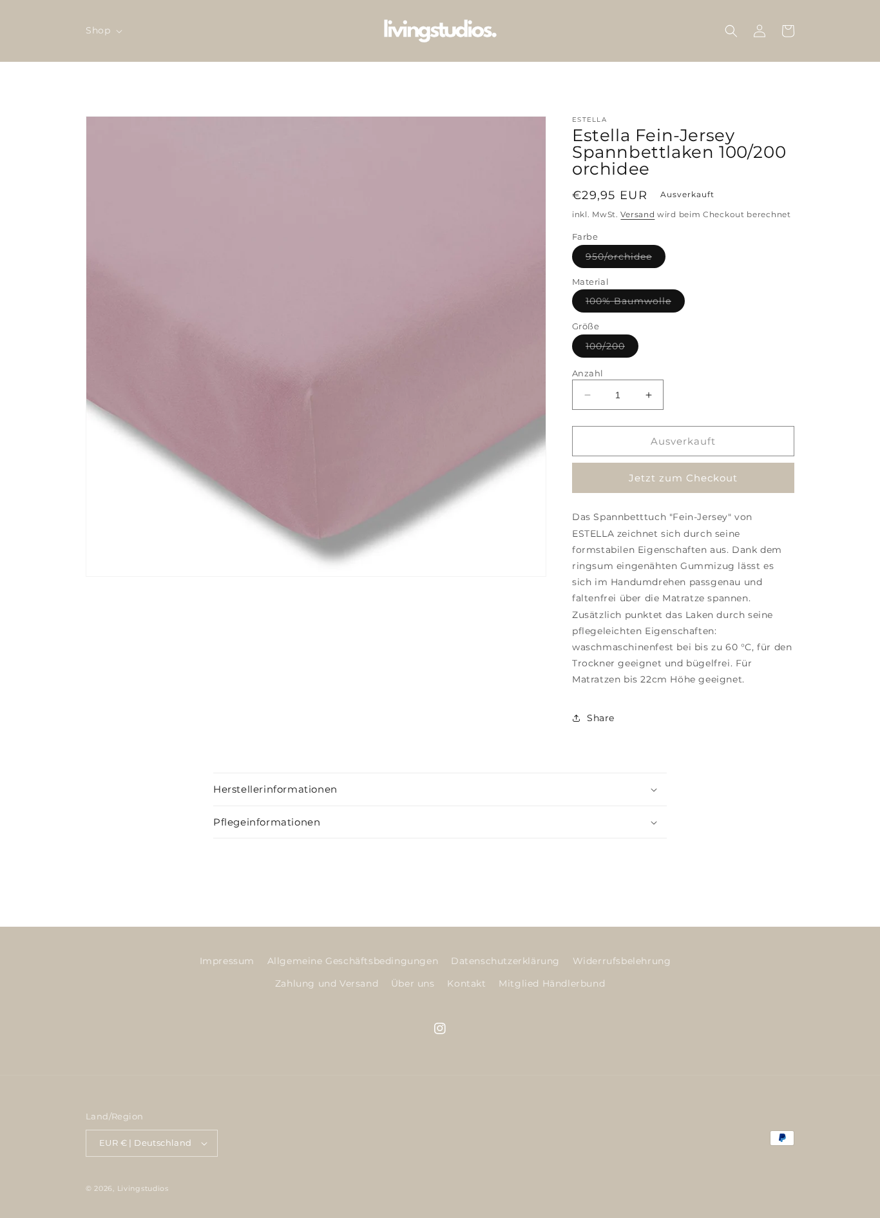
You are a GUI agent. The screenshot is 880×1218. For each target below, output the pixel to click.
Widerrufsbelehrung (622, 961)
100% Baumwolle (635, 304)
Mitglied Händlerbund (552, 983)
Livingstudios (143, 1188)
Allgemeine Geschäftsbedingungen (353, 961)
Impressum (227, 961)
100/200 (612, 349)
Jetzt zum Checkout (683, 478)
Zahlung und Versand (326, 983)
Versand (637, 214)
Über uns (413, 983)
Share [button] (601, 718)
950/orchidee (625, 259)
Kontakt (466, 983)
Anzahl (587, 373)
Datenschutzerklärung (505, 961)
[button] (103, 30)
